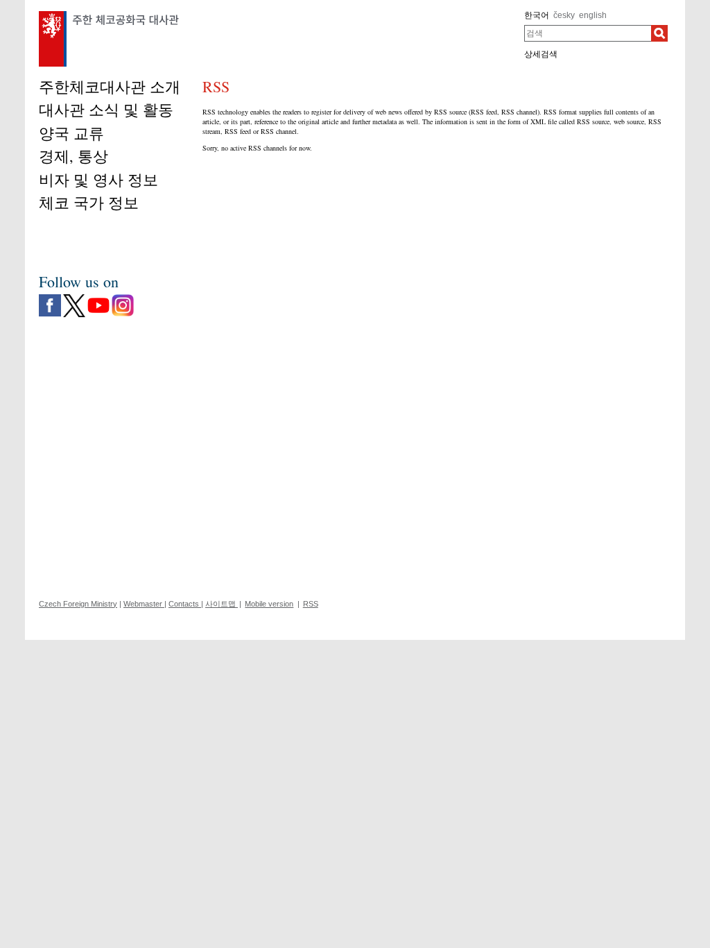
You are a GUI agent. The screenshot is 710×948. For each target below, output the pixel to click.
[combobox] (587, 33)
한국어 (536, 15)
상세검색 (540, 54)
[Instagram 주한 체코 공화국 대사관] (123, 298)
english (593, 15)
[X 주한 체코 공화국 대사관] (74, 298)
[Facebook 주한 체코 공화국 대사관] (50, 298)
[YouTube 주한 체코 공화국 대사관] (98, 298)
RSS (310, 604)
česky (564, 15)
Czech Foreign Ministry (78, 604)
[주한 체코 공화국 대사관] (109, 14)
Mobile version (269, 604)
